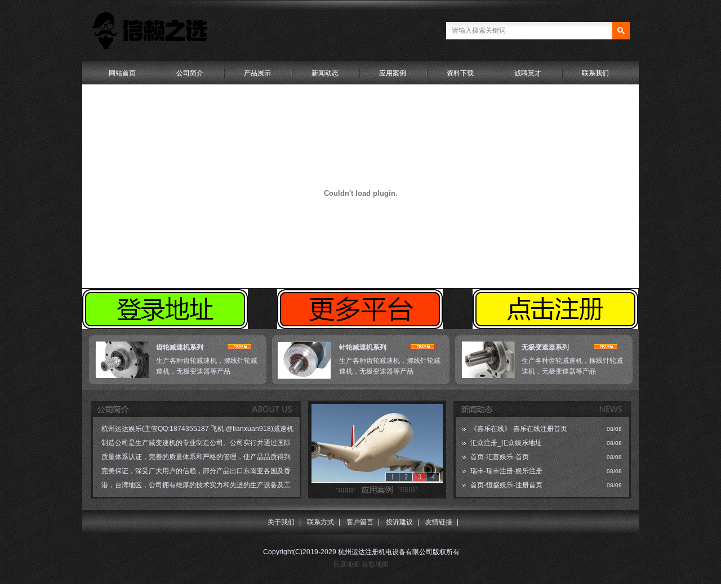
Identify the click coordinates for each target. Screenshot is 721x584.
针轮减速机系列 (362, 347)
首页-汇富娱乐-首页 (499, 457)
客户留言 (359, 522)
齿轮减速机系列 (179, 347)
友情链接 (438, 522)
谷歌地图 (375, 564)
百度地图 (346, 564)
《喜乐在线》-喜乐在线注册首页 (518, 429)
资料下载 (460, 73)
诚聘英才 (527, 73)
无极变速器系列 (545, 347)
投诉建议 (399, 522)
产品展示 (257, 73)
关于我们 (281, 522)
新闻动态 (325, 73)
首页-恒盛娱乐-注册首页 (506, 485)
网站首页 (122, 73)
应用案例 (392, 73)
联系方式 (320, 522)
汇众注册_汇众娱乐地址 (506, 443)
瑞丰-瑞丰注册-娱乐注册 (506, 471)
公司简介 (189, 73)
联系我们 (595, 73)
